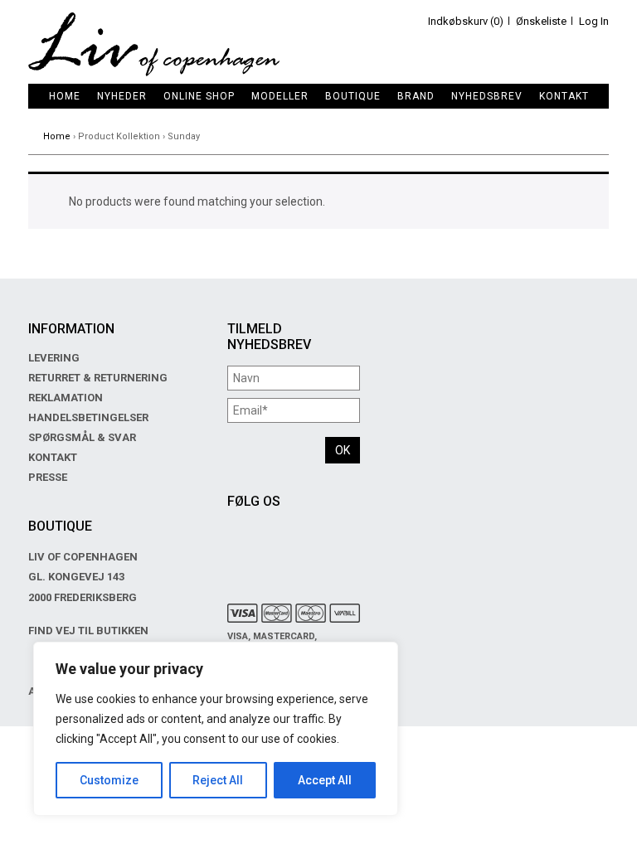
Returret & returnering (98, 377)
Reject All (217, 780)
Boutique (353, 96)
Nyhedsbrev (487, 96)
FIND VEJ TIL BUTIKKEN (88, 630)
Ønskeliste (541, 21)
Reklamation (65, 397)
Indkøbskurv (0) (465, 21)
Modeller (280, 96)
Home (64, 96)
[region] (215, 729)
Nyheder (122, 96)
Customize (109, 780)
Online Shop (199, 96)
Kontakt (564, 96)
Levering (54, 358)
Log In (594, 21)
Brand (416, 96)
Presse (47, 477)
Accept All (325, 780)
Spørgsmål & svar (82, 437)
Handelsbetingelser (88, 417)
